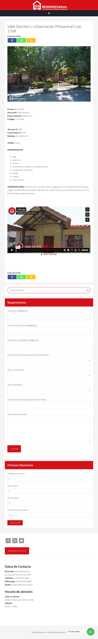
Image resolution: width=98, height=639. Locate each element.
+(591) (13, 581)
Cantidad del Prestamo (16, 474)
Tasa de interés (13, 498)
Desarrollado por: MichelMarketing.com (49, 632)
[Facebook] (12, 40)
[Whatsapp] (21, 40)
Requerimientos (17, 551)
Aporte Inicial (12, 486)
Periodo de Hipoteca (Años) (17, 510)
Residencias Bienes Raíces (49, 5)
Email (7, 584)
